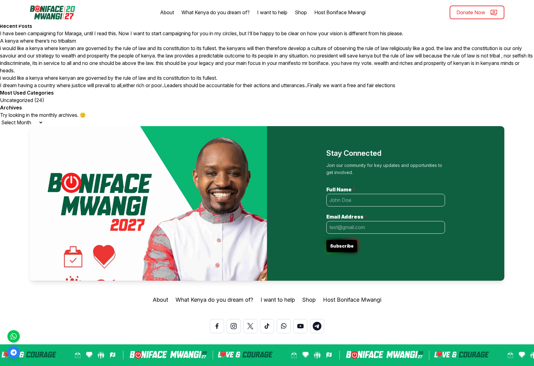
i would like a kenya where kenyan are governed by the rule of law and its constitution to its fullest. (108, 78)
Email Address (346, 217)
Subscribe (342, 246)
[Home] (53, 12)
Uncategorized (16, 100)
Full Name (340, 189)
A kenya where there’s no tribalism (38, 41)
